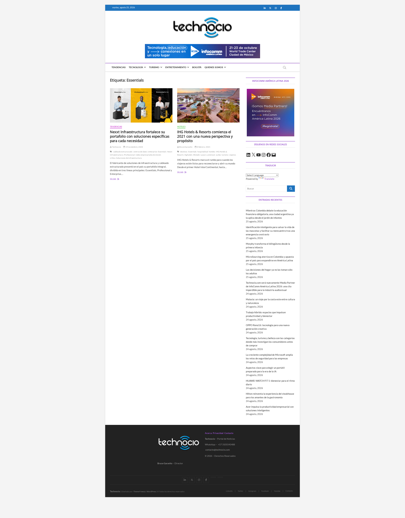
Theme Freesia (139, 491)
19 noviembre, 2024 (134, 147)
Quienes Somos (214, 67)
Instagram (252, 491)
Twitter (240, 491)
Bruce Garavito (185, 147)
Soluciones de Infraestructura (129, 158)
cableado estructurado (122, 151)
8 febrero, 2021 (203, 147)
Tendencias (119, 67)
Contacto (228, 433)
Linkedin (229, 491)
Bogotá (196, 67)
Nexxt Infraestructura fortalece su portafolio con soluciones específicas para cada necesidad (139, 136)
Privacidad (218, 433)
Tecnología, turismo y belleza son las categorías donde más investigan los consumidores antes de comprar (270, 342)
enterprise (152, 151)
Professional (129, 155)
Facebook (265, 491)
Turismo (154, 67)
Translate (269, 178)
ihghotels (188, 155)
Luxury (204, 155)
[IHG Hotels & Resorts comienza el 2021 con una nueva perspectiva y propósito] (208, 105)
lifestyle (196, 155)
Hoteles (181, 126)
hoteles (212, 151)
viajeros (232, 155)
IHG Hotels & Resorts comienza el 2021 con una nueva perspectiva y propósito (205, 136)
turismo (225, 155)
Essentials (162, 151)
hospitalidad (202, 151)
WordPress (151, 491)
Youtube (277, 491)
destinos (183, 151)
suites (218, 155)
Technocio (116, 147)
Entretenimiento (175, 67)
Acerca (208, 433)
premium (211, 155)
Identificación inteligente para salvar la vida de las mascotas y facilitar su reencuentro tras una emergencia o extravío (270, 231)
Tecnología (136, 67)
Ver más (120, 179)
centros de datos (140, 151)
